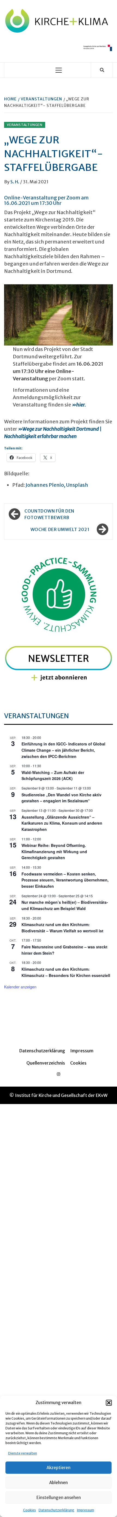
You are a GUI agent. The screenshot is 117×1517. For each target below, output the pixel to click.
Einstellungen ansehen (58, 1497)
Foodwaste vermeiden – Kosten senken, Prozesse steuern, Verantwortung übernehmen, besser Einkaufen (65, 880)
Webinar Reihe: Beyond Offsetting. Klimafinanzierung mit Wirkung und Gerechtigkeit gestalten (54, 851)
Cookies (29, 1510)
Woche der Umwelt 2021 (59, 529)
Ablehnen (58, 1482)
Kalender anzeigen (20, 986)
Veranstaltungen (24, 125)
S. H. (15, 181)
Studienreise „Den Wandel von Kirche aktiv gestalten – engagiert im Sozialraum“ (61, 798)
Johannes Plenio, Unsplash (57, 485)
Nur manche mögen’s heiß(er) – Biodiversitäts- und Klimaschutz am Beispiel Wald (64, 905)
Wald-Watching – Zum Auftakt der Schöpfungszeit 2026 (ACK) (52, 775)
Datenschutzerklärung (56, 1510)
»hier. (79, 405)
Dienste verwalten (22, 1453)
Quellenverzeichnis (45, 1063)
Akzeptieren (58, 1467)
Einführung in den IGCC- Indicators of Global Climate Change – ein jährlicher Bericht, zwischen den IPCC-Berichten (63, 750)
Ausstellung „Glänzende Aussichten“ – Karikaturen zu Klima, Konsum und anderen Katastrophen (61, 823)
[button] (109, 1402)
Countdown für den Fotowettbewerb (49, 514)
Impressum (85, 1510)
